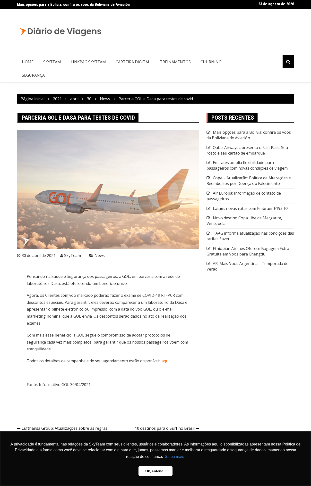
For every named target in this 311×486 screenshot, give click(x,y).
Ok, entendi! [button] (155, 471)
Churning (210, 62)
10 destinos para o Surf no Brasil (165, 428)
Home (28, 62)
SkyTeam (52, 62)
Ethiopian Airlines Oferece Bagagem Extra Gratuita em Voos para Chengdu (248, 251)
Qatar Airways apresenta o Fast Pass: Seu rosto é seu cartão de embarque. (247, 150)
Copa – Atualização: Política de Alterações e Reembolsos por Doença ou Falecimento (249, 180)
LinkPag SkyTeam (88, 62)
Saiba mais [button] (174, 456)
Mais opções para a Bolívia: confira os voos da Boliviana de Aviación (73, 4)
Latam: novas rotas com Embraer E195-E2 (250, 208)
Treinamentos (175, 62)
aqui (165, 360)
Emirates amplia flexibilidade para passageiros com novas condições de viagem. (247, 165)
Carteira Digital (133, 62)
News (100, 255)
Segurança (33, 75)
